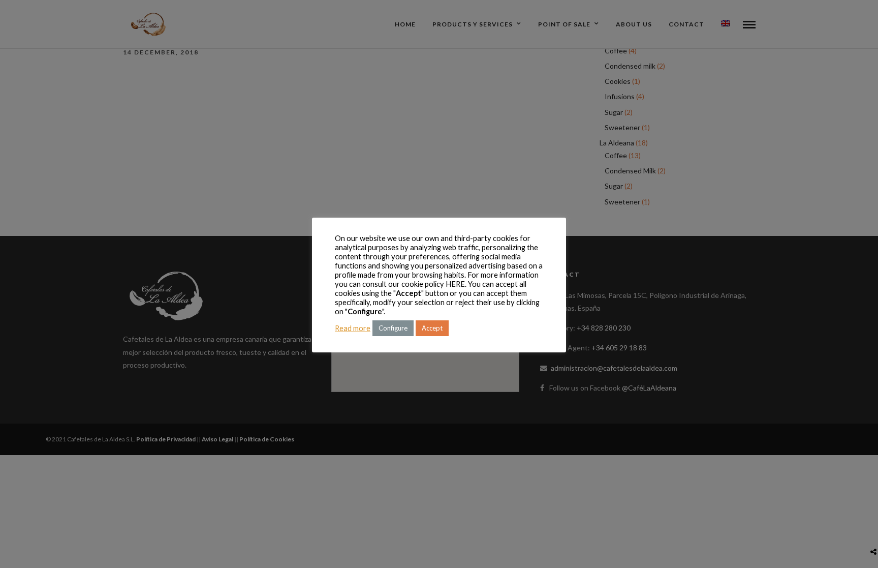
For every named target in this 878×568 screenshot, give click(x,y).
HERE (455, 284)
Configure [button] (393, 328)
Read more (352, 328)
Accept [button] (432, 328)
